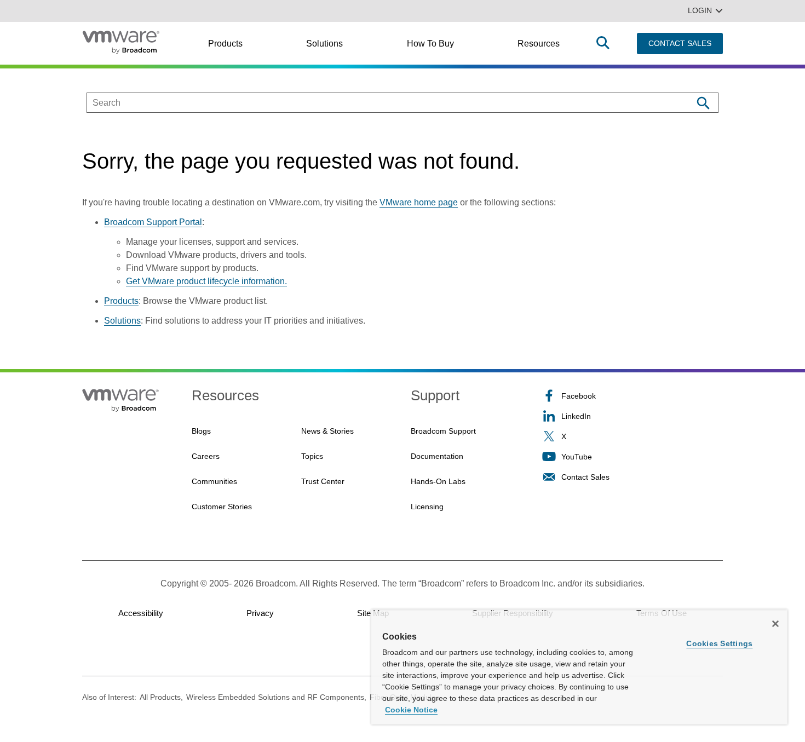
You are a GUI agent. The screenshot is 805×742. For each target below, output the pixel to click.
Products (225, 43)
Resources (539, 43)
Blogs (201, 431)
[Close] (775, 623)
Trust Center (322, 481)
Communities (214, 481)
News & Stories (327, 431)
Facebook (578, 396)
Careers (206, 456)
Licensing (427, 506)
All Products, (161, 697)
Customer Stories (222, 506)
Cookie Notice (411, 709)
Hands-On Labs (438, 481)
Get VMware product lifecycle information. (206, 281)
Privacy (260, 613)
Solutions (324, 43)
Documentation (437, 456)
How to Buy (430, 43)
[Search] (703, 102)
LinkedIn (576, 416)
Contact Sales (585, 477)
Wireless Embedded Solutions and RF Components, (276, 697)
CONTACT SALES (679, 43)
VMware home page (419, 202)
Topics (312, 456)
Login (700, 10)
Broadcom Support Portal (153, 222)
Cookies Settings (719, 643)
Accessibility (140, 613)
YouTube (576, 456)
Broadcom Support (443, 431)
